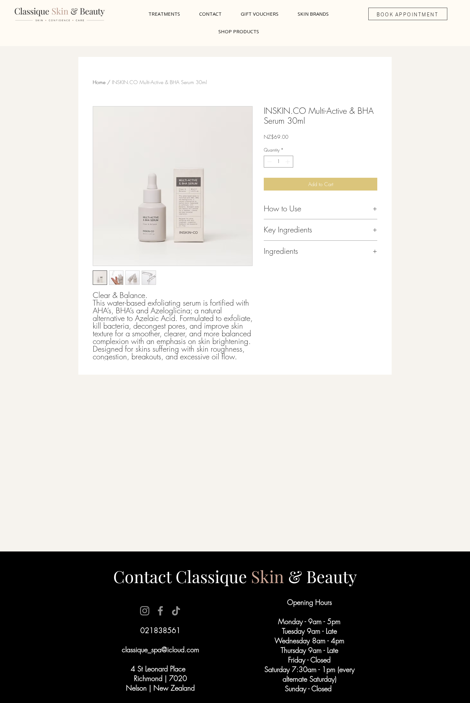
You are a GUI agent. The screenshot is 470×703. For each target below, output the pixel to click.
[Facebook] (160, 611)
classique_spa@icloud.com (160, 649)
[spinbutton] (278, 161)
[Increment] (288, 161)
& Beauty (322, 576)
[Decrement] (269, 161)
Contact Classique (180, 576)
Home (99, 82)
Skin (269, 576)
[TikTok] (176, 611)
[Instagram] (144, 611)
